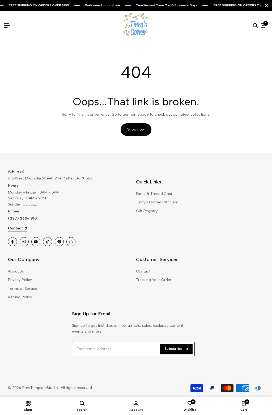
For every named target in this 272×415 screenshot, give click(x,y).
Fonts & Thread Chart (155, 193)
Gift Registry (147, 211)
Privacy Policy (20, 280)
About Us (16, 271)
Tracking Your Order (153, 280)
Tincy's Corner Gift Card (157, 202)
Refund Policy (20, 297)
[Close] (265, 5)
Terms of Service (22, 288)
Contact (143, 271)
